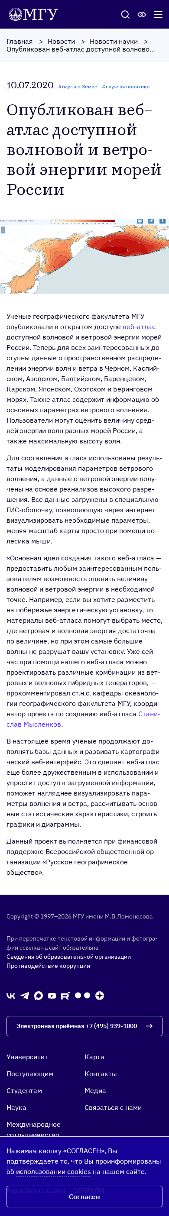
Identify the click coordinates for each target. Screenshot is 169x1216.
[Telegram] (24, 995)
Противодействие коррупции (48, 966)
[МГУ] (35, 13)
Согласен (84, 1196)
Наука (16, 1107)
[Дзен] (99, 995)
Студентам (24, 1090)
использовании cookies (53, 1171)
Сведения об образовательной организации (68, 957)
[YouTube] (52, 995)
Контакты (100, 1073)
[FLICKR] (82, 995)
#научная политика (126, 86)
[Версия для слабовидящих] (141, 14)
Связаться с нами (113, 1107)
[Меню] (158, 14)
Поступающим (29, 1073)
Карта (94, 1056)
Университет (27, 1056)
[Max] (38, 995)
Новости (61, 41)
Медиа (95, 1090)
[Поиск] (125, 14)
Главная (19, 41)
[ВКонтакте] (10, 995)
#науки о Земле (78, 86)
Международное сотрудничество (33, 1129)
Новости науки (114, 41)
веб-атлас (139, 326)
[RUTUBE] (65, 995)
